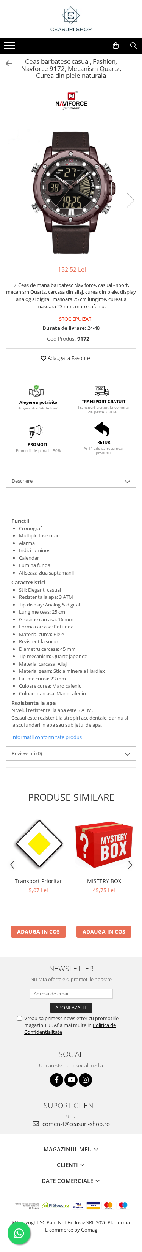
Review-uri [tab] (27, 753)
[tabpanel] (71, 192)
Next (130, 200)
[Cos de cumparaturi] (116, 45)
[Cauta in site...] (133, 45)
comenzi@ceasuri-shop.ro (75, 1124)
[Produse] (10, 47)
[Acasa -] (71, 19)
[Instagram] (85, 1080)
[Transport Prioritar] (38, 844)
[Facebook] (56, 1080)
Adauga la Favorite (68, 358)
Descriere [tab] (22, 480)
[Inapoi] (5, 63)
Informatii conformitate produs (46, 737)
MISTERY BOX (104, 881)
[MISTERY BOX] (104, 845)
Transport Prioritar (38, 881)
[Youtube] (71, 1080)
